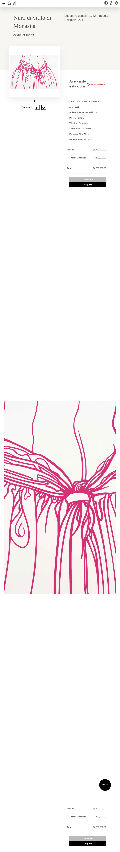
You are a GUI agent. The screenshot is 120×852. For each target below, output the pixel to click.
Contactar (88, 179)
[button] (34, 101)
